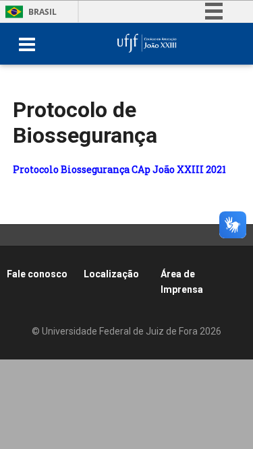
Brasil (42, 12)
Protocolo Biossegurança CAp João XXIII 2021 (119, 169)
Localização (111, 274)
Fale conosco (37, 274)
